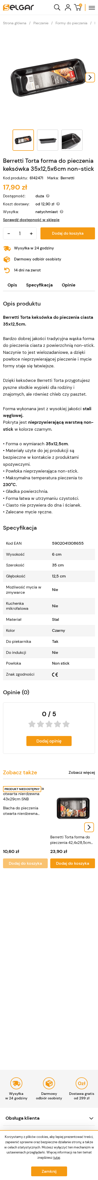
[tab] (12, 285)
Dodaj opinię (49, 741)
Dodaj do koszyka (67, 233)
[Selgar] (18, 8)
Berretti (67, 178)
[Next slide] (90, 77)
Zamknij (49, 1171)
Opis (12, 285)
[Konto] (68, 7)
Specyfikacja (39, 285)
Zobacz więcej (82, 772)
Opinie (68, 285)
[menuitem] (23, 140)
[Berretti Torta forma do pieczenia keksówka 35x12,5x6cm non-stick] (49, 77)
